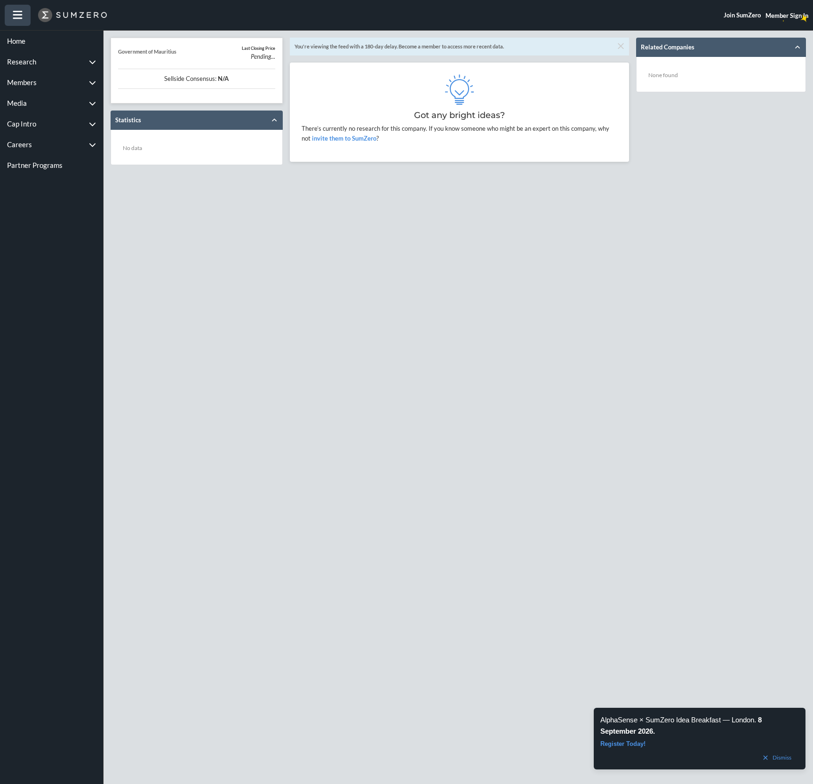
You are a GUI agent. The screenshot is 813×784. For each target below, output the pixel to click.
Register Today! (623, 743)
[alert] (699, 738)
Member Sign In (786, 15)
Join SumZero (742, 15)
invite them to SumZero (343, 138)
